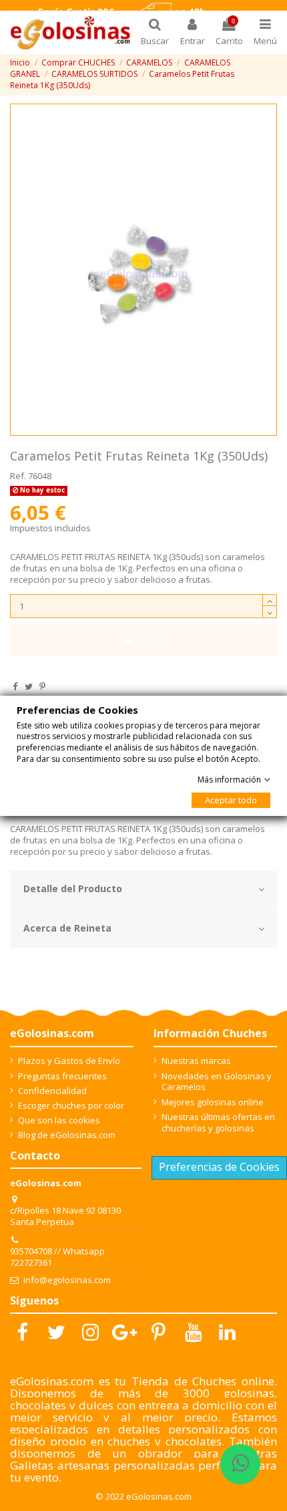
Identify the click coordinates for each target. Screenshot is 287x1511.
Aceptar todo (231, 800)
